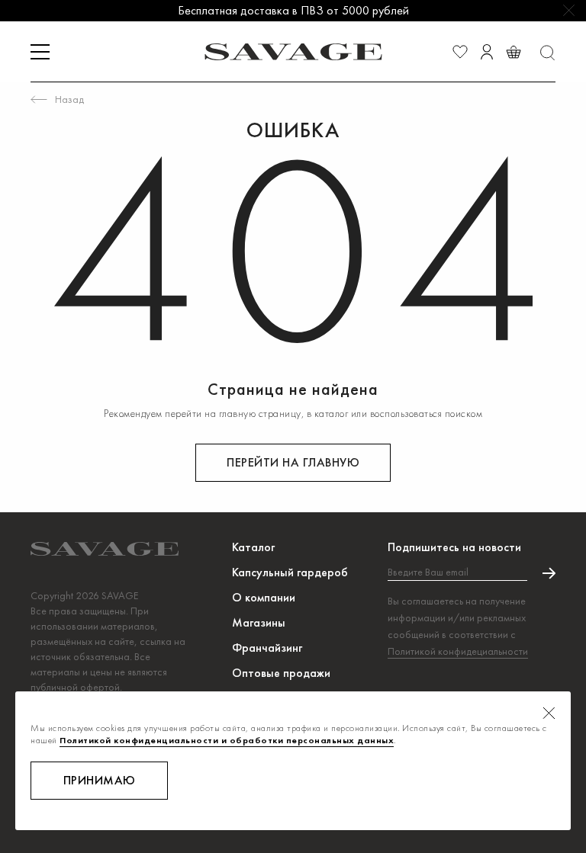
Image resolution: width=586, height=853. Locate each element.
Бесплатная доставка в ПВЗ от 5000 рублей (293, 10)
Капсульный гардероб (290, 572)
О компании (263, 597)
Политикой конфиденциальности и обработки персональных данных (227, 740)
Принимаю (99, 780)
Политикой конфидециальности (458, 651)
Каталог (253, 547)
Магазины (258, 622)
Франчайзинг (267, 648)
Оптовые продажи (281, 673)
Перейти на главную (293, 462)
